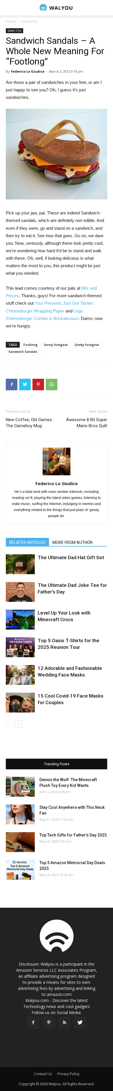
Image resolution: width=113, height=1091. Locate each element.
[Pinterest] (48, 1022)
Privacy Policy (68, 1073)
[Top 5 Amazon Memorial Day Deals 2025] (20, 870)
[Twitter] (80, 1022)
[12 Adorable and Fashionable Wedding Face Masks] (20, 675)
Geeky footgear (86, 344)
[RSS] (64, 1022)
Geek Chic (29, 21)
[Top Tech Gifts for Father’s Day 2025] (20, 842)
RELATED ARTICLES (27, 542)
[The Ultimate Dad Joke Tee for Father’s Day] (20, 592)
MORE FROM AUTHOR (72, 542)
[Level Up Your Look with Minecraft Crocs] (20, 620)
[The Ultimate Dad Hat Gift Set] (20, 564)
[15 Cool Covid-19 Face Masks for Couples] (20, 703)
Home (11, 21)
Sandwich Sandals (22, 351)
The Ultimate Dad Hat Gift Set (71, 557)
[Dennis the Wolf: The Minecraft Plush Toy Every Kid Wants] (20, 787)
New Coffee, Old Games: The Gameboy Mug (29, 422)
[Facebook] (33, 1022)
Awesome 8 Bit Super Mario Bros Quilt (86, 422)
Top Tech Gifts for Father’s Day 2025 (73, 835)
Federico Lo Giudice (27, 71)
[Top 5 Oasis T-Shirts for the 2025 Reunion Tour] (20, 647)
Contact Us (43, 1073)
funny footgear (56, 344)
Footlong (30, 344)
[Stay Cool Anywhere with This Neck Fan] (20, 814)
